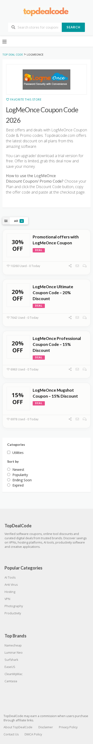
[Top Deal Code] (46, 11)
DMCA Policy (33, 734)
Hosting (10, 592)
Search (73, 27)
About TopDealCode (18, 727)
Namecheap (13, 645)
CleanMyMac (13, 674)
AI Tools (10, 577)
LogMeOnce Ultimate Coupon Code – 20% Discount (53, 292)
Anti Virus (11, 585)
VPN (7, 599)
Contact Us (11, 734)
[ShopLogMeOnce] (46, 79)
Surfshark (11, 660)
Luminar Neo (14, 653)
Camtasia (11, 681)
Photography (14, 606)
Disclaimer (45, 727)
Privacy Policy (68, 727)
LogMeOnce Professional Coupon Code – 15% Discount (57, 344)
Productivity (13, 613)
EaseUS (10, 667)
